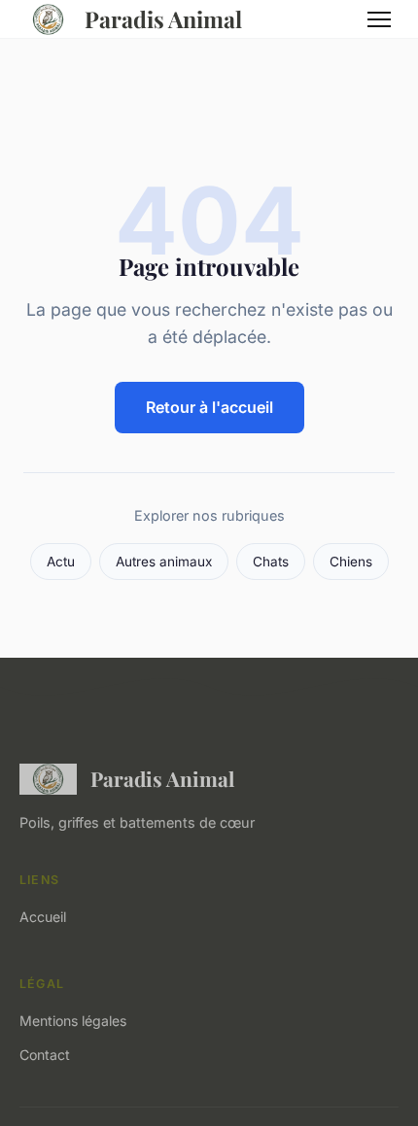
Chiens (351, 561)
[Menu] (379, 19)
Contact (44, 1054)
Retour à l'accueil (209, 407)
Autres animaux (164, 561)
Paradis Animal (163, 19)
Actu (61, 561)
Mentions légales (72, 1020)
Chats (271, 561)
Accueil (42, 916)
